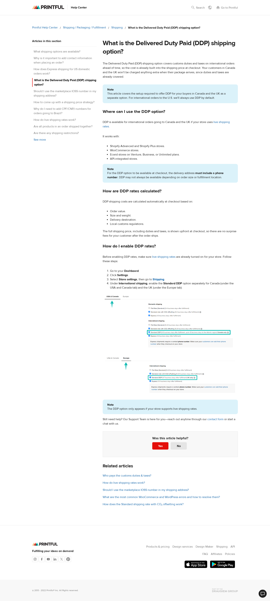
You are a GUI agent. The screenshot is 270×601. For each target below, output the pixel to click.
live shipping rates (163, 257)
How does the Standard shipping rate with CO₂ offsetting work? (143, 504)
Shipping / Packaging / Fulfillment (84, 27)
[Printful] (48, 7)
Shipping (117, 27)
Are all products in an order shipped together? (63, 126)
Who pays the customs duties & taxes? (127, 475)
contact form (215, 419)
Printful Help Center (45, 27)
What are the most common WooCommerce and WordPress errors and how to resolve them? (161, 497)
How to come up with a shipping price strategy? (64, 102)
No (179, 446)
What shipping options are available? (57, 51)
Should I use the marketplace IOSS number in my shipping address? (146, 490)
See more (40, 140)
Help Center (79, 7)
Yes (160, 446)
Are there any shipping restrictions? (56, 133)
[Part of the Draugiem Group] (225, 590)
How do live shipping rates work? (55, 120)
